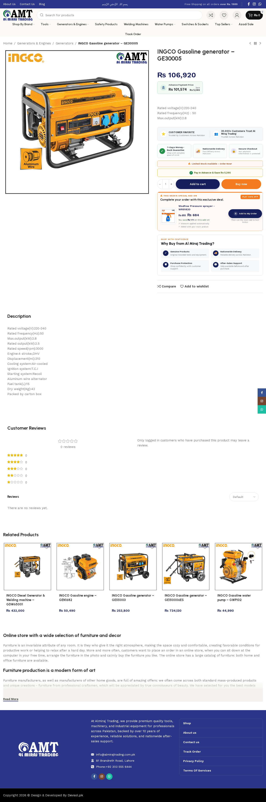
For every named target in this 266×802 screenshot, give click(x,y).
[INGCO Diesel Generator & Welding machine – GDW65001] (27, 566)
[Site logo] (18, 15)
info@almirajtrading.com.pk (115, 754)
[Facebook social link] (248, 4)
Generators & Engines (34, 43)
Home (7, 43)
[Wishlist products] (223, 15)
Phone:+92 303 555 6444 (114, 766)
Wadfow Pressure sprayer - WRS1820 (197, 208)
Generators (64, 43)
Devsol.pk (75, 795)
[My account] (237, 15)
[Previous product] (250, 43)
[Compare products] (210, 15)
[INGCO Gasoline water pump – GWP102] (238, 566)
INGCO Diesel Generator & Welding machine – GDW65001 (25, 600)
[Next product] (260, 43)
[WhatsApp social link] (260, 4)
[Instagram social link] (254, 4)
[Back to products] (255, 43)
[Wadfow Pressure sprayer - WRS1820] (168, 216)
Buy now (241, 184)
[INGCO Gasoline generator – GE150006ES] (185, 566)
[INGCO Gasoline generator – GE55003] (133, 566)
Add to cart (198, 184)
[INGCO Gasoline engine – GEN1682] (80, 566)
